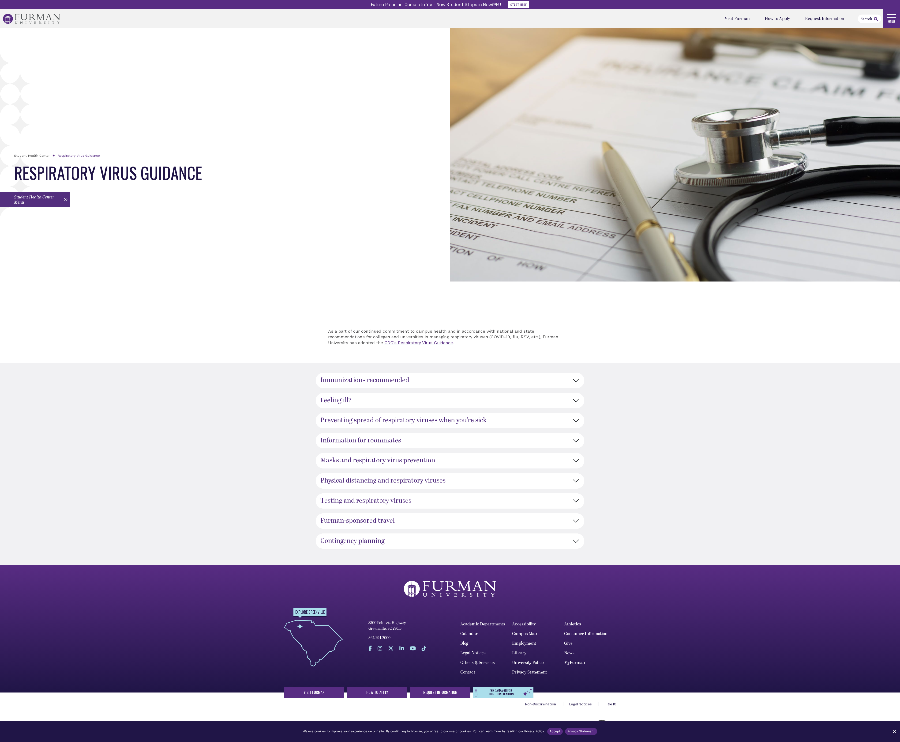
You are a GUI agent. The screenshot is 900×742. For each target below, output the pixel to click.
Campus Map (524, 634)
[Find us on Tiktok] (424, 648)
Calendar (469, 634)
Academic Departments (482, 624)
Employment (524, 643)
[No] (894, 731)
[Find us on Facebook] (370, 648)
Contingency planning (352, 541)
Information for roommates (360, 440)
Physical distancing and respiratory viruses (383, 481)
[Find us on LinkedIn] (401, 648)
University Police (528, 662)
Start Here (518, 4)
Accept (555, 731)
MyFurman (574, 662)
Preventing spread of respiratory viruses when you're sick (403, 420)
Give (568, 643)
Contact (467, 672)
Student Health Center (32, 155)
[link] (876, 19)
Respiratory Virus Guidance (79, 155)
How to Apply (777, 18)
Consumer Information (586, 634)
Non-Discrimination (541, 704)
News (569, 653)
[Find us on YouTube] (413, 648)
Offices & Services (477, 662)
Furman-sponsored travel (357, 521)
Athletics (572, 624)
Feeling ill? (336, 400)
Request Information (824, 18)
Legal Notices (473, 653)
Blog (464, 643)
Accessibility (524, 624)
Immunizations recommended (364, 380)
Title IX (610, 704)
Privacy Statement (529, 672)
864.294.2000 (379, 638)
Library (519, 653)
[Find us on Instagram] (380, 648)
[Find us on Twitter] (391, 648)
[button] (35, 199)
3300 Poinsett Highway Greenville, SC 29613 (387, 625)
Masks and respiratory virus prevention (377, 460)
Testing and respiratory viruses (365, 501)
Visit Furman (737, 18)
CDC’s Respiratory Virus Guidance (418, 342)
